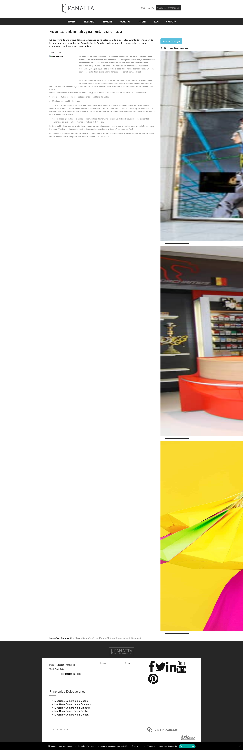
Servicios (107, 21)
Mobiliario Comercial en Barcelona (73, 704)
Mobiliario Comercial (60, 638)
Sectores (141, 21)
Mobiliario (89, 21)
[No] (240, 746)
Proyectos (125, 21)
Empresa (71, 21)
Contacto (171, 21)
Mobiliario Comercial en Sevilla (71, 711)
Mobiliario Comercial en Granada (72, 707)
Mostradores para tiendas (72, 673)
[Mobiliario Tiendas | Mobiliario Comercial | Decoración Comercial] (78, 7)
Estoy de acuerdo (187, 746)
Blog (156, 21)
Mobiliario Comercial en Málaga (71, 714)
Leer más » (85, 46)
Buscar (127, 663)
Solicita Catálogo (171, 41)
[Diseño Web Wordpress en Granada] (189, 737)
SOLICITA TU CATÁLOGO (168, 7)
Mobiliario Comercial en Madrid (71, 700)
